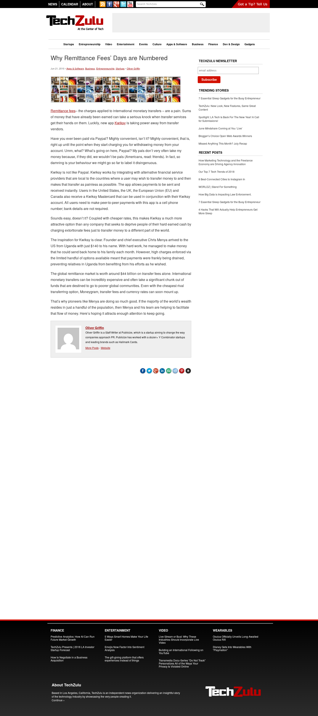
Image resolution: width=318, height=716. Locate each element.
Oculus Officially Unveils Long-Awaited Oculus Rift (235, 638)
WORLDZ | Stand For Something (218, 187)
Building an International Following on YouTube (181, 651)
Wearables (222, 630)
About (87, 4)
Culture (157, 44)
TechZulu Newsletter (218, 61)
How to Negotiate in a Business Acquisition (69, 658)
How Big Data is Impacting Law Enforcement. (225, 194)
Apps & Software (176, 44)
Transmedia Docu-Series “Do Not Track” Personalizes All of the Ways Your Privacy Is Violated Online (182, 663)
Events (143, 44)
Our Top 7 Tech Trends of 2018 (216, 171)
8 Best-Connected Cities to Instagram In (222, 179)
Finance (213, 44)
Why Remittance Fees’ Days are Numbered (109, 57)
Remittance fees (63, 110)
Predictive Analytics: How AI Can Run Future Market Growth (73, 638)
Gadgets (249, 44)
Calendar (69, 4)
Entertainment (125, 44)
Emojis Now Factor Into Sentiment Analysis (124, 648)
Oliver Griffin (133, 68)
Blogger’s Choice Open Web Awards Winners (225, 136)
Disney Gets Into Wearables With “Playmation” (232, 648)
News (52, 4)
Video (108, 44)
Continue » (58, 700)
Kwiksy (120, 122)
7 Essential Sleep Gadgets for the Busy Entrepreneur (229, 98)
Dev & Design (231, 44)
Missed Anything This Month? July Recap (223, 143)
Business (198, 44)
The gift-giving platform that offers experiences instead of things (124, 658)
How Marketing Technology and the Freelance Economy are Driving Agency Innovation (226, 162)
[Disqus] (121, 435)
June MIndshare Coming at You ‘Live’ (221, 128)
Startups (68, 44)
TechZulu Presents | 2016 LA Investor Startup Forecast (72, 648)
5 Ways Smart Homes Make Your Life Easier (126, 638)
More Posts (92, 348)
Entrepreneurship (89, 44)
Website (105, 348)
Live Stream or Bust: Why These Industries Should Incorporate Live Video (179, 639)
